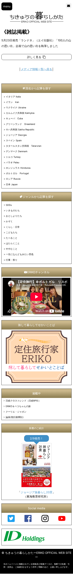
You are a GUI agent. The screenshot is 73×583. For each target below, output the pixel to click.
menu (6, 6)
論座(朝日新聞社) (14, 417)
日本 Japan (12, 184)
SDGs (9, 205)
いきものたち (13, 210)
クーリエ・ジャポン (16, 411)
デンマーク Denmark (16, 151)
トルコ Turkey (13, 157)
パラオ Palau (12, 162)
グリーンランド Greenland (20, 124)
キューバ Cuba (14, 118)
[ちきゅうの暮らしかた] (37, 22)
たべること (11, 238)
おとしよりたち (14, 216)
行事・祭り (11, 260)
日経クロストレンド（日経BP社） (23, 400)
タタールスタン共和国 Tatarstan (23, 146)
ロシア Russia (13, 179)
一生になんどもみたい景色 (19, 254)
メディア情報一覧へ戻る (36, 69)
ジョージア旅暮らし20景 (36, 492)
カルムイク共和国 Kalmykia (20, 113)
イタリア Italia (13, 96)
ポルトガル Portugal (17, 173)
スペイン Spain (14, 140)
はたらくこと (13, 243)
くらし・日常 (13, 227)
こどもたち (11, 232)
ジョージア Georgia (16, 135)
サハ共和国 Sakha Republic (20, 129)
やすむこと (11, 249)
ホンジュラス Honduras (18, 168)
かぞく (9, 221)
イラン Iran (12, 102)
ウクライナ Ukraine (16, 107)
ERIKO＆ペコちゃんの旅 (18, 406)
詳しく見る (34, 57)
